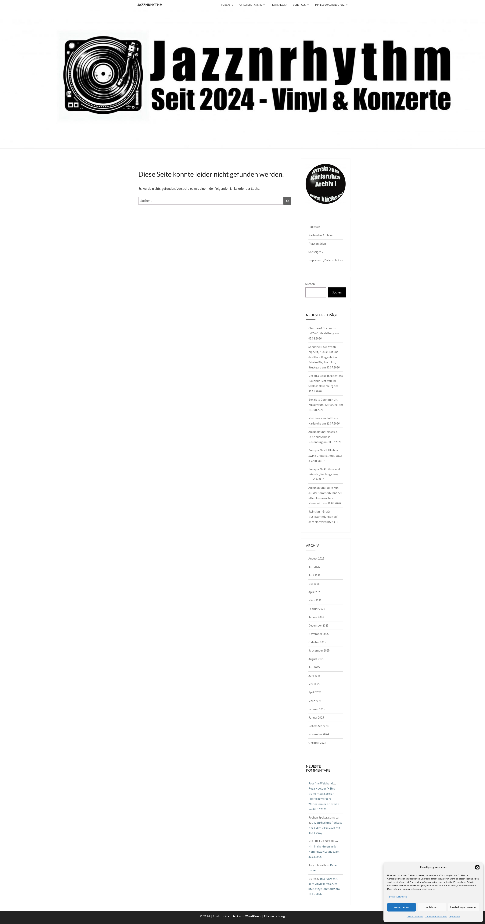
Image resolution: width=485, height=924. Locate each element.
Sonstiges (299, 4)
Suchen (310, 284)
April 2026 (314, 592)
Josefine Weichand (320, 783)
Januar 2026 (316, 617)
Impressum (454, 916)
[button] (477, 867)
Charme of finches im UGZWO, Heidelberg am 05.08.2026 (323, 333)
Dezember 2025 (318, 625)
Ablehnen (431, 907)
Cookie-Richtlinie (415, 916)
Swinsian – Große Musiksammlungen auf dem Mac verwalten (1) (323, 517)
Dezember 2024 (318, 726)
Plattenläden (279, 4)
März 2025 (315, 701)
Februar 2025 (316, 709)
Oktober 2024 (317, 743)
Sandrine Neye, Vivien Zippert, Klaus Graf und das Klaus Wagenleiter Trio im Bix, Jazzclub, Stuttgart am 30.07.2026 (324, 357)
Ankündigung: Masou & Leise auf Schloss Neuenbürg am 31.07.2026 (324, 437)
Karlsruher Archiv (250, 4)
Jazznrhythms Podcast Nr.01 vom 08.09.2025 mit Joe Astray (325, 828)
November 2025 (318, 634)
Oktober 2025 (317, 642)
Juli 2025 (314, 667)
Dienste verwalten (398, 896)
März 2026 (315, 600)
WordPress (253, 916)
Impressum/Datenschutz (330, 4)
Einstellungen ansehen (463, 907)
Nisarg (280, 916)
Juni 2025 (314, 675)
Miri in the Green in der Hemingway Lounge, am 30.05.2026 (324, 851)
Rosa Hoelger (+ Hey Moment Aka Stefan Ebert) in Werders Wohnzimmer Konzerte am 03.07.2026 (323, 799)
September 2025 (319, 650)
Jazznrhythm (150, 4)
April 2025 (314, 692)
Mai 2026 (314, 583)
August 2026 (316, 558)
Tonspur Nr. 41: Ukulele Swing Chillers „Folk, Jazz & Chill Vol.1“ (325, 455)
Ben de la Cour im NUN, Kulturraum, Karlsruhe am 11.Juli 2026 (325, 405)
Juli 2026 (314, 567)
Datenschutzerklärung (436, 916)
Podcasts (227, 4)
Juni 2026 (314, 575)
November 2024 (318, 734)
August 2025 (316, 659)
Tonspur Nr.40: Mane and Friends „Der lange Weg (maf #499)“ (324, 474)
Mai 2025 (314, 684)
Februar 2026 (316, 609)
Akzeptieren (401, 907)
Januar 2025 (316, 717)
